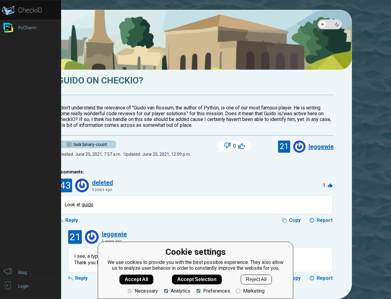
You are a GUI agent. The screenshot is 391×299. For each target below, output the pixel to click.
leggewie (321, 146)
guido (87, 205)
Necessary (146, 291)
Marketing (253, 291)
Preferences (216, 291)
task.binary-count (90, 144)
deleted (102, 182)
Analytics (180, 291)
